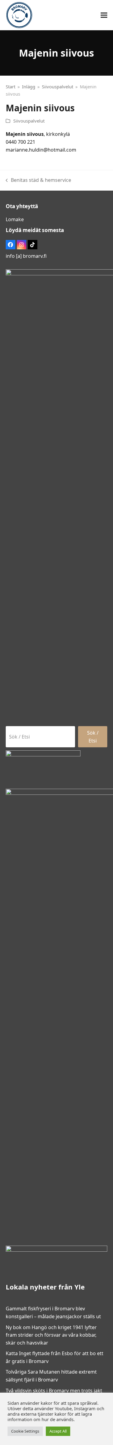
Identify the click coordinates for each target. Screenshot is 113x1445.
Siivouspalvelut (29, 121)
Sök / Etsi (93, 736)
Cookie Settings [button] (25, 1431)
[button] (104, 15)
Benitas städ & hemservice (38, 180)
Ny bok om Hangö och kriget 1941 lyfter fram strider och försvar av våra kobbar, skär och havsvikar (51, 1335)
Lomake (15, 219)
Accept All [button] (58, 1431)
